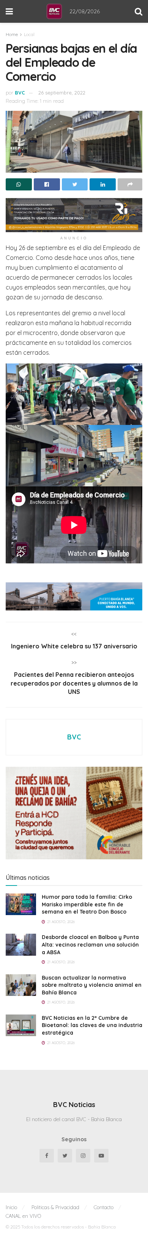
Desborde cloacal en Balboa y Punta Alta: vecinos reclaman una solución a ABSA (90, 944)
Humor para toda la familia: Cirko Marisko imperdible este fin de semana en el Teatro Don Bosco (87, 904)
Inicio (11, 1207)
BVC (20, 93)
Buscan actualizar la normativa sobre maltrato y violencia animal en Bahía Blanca (92, 985)
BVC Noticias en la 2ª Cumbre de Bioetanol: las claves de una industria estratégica (92, 1025)
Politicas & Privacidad (55, 1207)
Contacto (103, 1207)
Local (29, 34)
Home (12, 34)
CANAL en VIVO (23, 1216)
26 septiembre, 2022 (61, 93)
